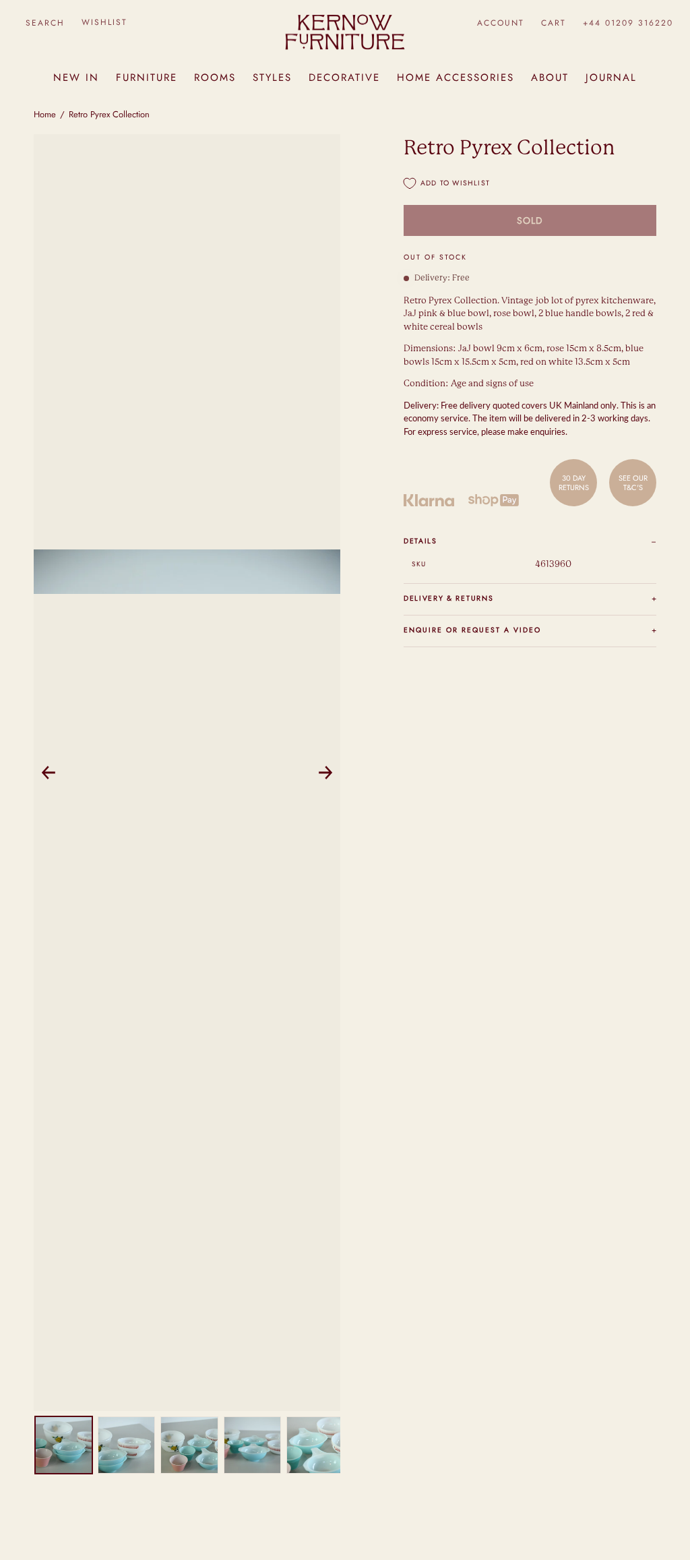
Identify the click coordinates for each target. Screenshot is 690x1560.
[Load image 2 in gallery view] (126, 1445)
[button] (45, 22)
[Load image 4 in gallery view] (252, 1445)
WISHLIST (104, 22)
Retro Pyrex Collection (109, 114)
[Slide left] (48, 772)
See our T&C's (633, 483)
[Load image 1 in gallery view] (63, 1445)
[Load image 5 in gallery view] (315, 1445)
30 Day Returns (574, 483)
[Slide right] (325, 772)
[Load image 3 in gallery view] (189, 1445)
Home (45, 114)
